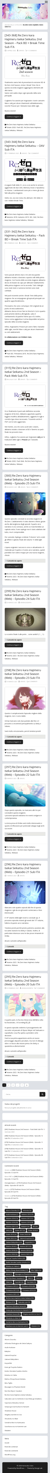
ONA (9, 1282)
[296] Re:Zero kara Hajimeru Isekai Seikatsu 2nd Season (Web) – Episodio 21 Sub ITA (23, 868)
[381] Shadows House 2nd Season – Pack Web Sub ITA (24, 1129)
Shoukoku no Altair (13, 1318)
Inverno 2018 (11, 1250)
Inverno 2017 (25, 1246)
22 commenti (33, 487)
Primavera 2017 (12, 1290)
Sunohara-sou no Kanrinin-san (17, 1326)
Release (20, 130)
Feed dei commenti (11, 1451)
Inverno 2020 (11, 1254)
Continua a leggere (14, 117)
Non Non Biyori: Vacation (15, 1278)
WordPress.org (10, 1455)
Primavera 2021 (12, 1294)
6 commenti (33, 243)
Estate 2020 (11, 127)
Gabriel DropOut (27, 1238)
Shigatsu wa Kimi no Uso (32, 1314)
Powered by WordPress (16, 1468)
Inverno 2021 (12, 577)
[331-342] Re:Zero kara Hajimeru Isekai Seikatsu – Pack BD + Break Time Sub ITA (25, 235)
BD (31, 217)
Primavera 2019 (29, 1290)
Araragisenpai (25, 602)
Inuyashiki (30, 1242)
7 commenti (40, 988)
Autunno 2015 (27, 1214)
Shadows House (13, 1314)
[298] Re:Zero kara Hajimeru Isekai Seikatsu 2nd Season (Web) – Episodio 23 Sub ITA (23, 674)
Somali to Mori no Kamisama (17, 1322)
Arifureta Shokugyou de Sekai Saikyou (18, 1343)
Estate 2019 (11, 1234)
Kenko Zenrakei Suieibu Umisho (18, 1262)
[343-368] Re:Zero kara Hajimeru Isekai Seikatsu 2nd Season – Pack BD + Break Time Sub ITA (25, 41)
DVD (9, 1230)
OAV (34, 217)
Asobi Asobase (12, 1214)
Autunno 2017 (27, 1218)
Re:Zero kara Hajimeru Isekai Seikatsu (21, 124)
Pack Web (20, 461)
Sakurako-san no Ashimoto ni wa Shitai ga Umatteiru (23, 1399)
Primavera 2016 (20, 354)
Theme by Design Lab (34, 1468)
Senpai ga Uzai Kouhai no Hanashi (18, 1310)
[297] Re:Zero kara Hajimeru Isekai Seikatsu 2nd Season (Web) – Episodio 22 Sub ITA (23, 770)
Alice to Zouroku (13, 1210)
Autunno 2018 (12, 217)
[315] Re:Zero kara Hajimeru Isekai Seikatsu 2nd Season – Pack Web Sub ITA (23, 371)
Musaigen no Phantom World (25, 1274)
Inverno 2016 (11, 1246)
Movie (9, 1274)
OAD (30, 1278)
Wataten (36, 1326)
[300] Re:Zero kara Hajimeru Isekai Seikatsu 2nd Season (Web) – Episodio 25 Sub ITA (23, 479)
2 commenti (34, 153)
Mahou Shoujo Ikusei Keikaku (17, 1270)
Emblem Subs (26, 337)
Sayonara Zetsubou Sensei (16, 1306)
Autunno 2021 (12, 1226)
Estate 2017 (20, 1230)
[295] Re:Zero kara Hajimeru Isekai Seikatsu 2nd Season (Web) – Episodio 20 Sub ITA (23, 980)
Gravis (21, 51)
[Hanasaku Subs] (25, 12)
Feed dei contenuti (11, 1447)
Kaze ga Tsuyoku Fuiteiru (15, 1258)
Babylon (25, 1226)
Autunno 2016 (12, 1218)
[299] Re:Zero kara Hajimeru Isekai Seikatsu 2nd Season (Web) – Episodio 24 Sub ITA (23, 595)
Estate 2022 (11, 1238)
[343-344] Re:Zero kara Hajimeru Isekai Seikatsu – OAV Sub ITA (24, 145)
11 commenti (32, 51)
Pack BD (20, 127)
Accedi (7, 1443)
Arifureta (27, 1210)
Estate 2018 (33, 1230)
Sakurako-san (24, 1302)
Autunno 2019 (23, 217)
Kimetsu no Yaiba (13, 1266)
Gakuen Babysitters (14, 1242)
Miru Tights (36, 1270)
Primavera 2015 (12, 1286)
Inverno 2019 (26, 1250)
